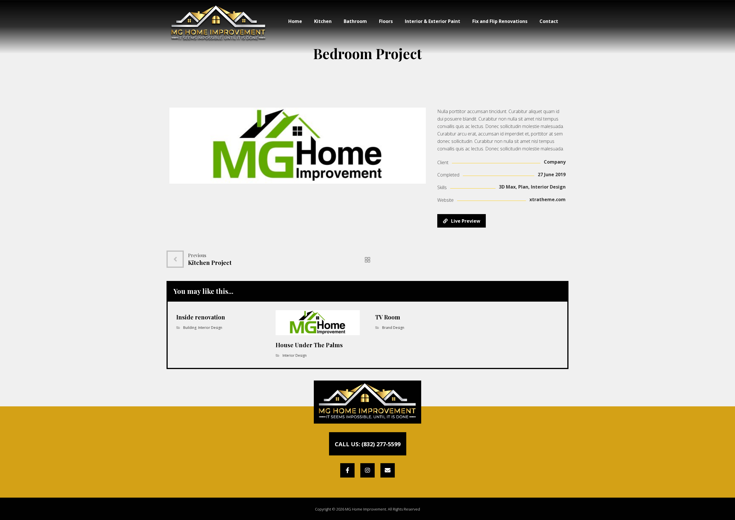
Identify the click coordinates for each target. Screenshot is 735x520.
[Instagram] (367, 470)
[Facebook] (347, 470)
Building (189, 327)
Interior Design (210, 327)
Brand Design (393, 327)
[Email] (387, 470)
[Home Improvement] (218, 23)
